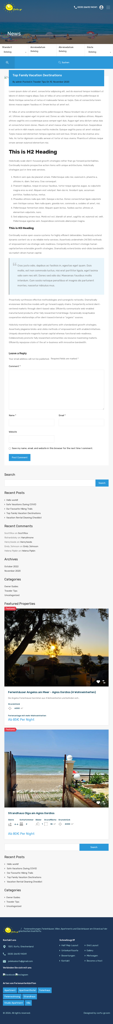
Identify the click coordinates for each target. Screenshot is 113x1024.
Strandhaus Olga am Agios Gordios (31, 813)
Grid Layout (92, 945)
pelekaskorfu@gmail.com (20, 961)
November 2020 (12, 571)
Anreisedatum (37, 47)
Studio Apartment (13, 1003)
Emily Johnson (30, 546)
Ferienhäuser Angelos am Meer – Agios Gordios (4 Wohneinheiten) (52, 692)
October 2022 (11, 566)
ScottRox (23, 533)
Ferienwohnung (12, 996)
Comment (15, 366)
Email (62, 415)
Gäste (90, 47)
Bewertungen (68, 956)
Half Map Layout (69, 945)
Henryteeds (26, 542)
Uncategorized (11, 595)
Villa (28, 1003)
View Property (56, 671)
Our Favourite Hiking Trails (19, 509)
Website (13, 432)
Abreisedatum (66, 47)
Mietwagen (92, 956)
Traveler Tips (39, 82)
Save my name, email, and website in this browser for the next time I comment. (52, 448)
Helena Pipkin (28, 550)
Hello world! (12, 500)
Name (12, 415)
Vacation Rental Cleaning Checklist (24, 517)
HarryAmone (27, 537)
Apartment (10, 990)
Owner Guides (11, 586)
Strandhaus (29, 996)
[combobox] (14, 52)
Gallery (90, 950)
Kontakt (65, 961)
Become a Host (94, 961)
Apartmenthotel (27, 990)
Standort (7, 47)
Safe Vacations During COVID (21, 504)
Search (9, 475)
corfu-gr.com (103, 1013)
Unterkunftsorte (69, 950)
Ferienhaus (44, 990)
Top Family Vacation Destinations (23, 513)
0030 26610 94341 (87, 7)
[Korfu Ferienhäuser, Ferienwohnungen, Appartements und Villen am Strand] (12, 11)
